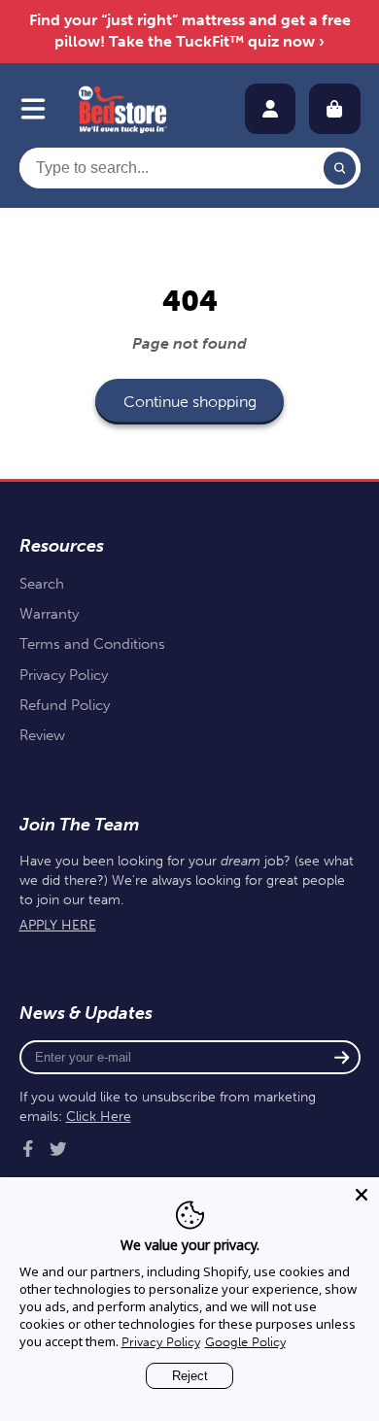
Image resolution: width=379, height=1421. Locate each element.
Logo (122, 109)
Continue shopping (190, 401)
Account (270, 109)
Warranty (49, 614)
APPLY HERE (57, 925)
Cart (334, 109)
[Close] (361, 1194)
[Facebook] (28, 1149)
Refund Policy (64, 705)
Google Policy (245, 1342)
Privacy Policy (63, 675)
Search (41, 583)
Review (42, 735)
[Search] (340, 168)
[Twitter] (58, 1149)
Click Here (98, 1116)
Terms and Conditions (92, 644)
